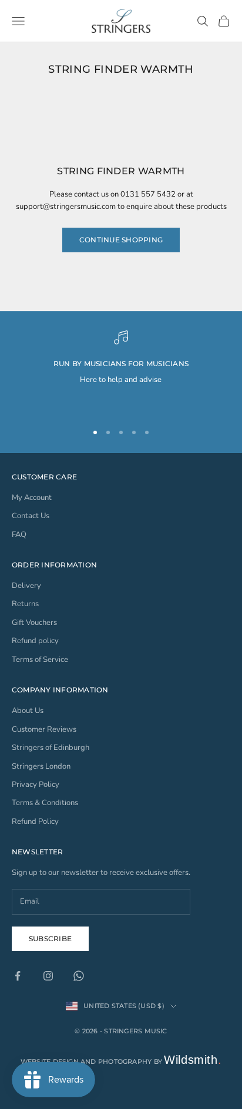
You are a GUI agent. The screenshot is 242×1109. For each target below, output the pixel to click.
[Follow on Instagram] (48, 976)
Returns (25, 604)
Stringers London (41, 766)
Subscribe (50, 938)
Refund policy (35, 640)
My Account (32, 497)
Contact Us (30, 515)
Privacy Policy (35, 784)
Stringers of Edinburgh (50, 747)
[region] (121, 370)
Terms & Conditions (45, 802)
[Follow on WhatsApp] (79, 976)
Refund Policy (35, 821)
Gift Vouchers (34, 622)
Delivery (26, 585)
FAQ (19, 534)
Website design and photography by (121, 1061)
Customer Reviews (44, 729)
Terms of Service (40, 659)
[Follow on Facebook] (17, 976)
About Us (27, 710)
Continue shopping (121, 239)
